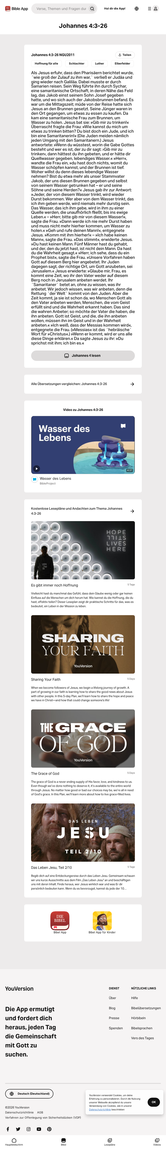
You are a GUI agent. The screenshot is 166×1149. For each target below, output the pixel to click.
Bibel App (60, 932)
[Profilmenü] (152, 8)
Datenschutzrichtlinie (19, 1112)
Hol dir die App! (114, 8)
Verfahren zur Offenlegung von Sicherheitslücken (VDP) (43, 1117)
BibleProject (48, 483)
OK (154, 1102)
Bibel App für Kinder (102, 932)
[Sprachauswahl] (136, 8)
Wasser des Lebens (60, 478)
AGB (40, 1112)
